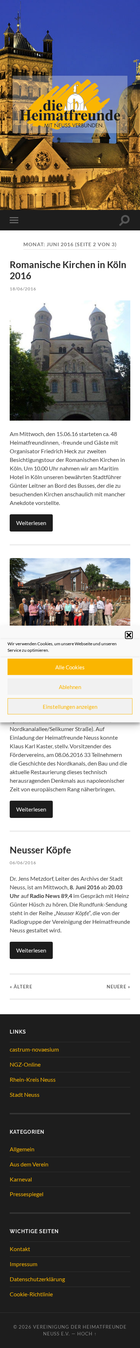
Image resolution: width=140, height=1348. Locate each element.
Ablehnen (70, 686)
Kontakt (20, 1248)
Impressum (23, 1263)
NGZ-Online (25, 1064)
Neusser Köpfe (40, 850)
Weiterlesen (31, 522)
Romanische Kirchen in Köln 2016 (68, 270)
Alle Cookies (70, 667)
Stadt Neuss (24, 1094)
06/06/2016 (23, 862)
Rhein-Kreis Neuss (33, 1079)
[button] (128, 635)
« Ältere (21, 986)
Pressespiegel (26, 1193)
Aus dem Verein (29, 1164)
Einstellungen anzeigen (70, 706)
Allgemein (22, 1149)
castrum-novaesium (34, 1049)
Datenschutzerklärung (37, 1279)
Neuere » (118, 986)
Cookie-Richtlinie (31, 1294)
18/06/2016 (23, 288)
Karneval (21, 1179)
